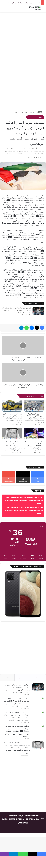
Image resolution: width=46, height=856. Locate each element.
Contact (23, 822)
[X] (37, 328)
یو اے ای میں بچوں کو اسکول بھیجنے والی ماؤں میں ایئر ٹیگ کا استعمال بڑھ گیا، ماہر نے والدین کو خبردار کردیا (12, 418)
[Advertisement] (23, 37)
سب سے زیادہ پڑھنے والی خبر (30, 677)
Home (39, 112)
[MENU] (3, 9)
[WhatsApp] (26, 328)
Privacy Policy (35, 819)
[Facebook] (42, 328)
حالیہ (7, 677)
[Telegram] (21, 328)
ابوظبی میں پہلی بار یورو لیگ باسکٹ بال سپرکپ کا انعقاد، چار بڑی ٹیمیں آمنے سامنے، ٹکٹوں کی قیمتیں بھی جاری (16, 310)
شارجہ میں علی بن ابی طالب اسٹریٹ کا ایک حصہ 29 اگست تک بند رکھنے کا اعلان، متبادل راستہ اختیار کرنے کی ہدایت (34, 418)
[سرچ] (43, 9)
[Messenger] (32, 328)
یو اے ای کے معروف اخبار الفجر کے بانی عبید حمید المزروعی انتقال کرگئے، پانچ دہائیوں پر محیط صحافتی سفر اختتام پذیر (13, 446)
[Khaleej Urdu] (32, 8)
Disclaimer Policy (13, 819)
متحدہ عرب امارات (24, 112)
